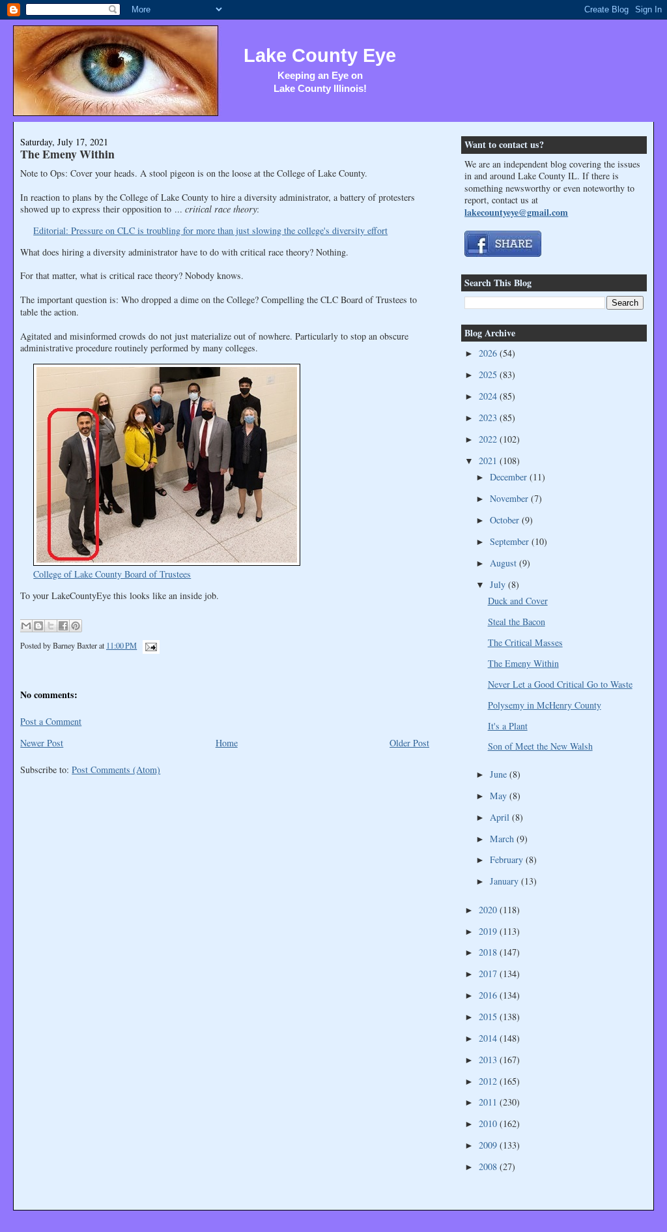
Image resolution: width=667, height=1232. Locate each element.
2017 (489, 973)
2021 (489, 460)
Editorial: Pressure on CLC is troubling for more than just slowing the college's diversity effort (210, 230)
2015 (489, 1016)
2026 (489, 353)
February (508, 859)
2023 (489, 417)
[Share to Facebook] (63, 625)
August (504, 563)
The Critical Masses (525, 642)
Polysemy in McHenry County (544, 705)
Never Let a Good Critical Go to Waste (560, 684)
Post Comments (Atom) (116, 769)
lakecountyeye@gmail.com (516, 212)
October (506, 520)
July (499, 584)
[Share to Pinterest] (75, 625)
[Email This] (26, 625)
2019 (489, 931)
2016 (489, 995)
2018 (489, 952)
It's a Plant (508, 726)
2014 (489, 1038)
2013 (489, 1059)
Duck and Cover (518, 600)
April (501, 817)
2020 (489, 909)
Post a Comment (50, 721)
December (510, 477)
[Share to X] (50, 625)
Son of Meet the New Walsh (540, 746)
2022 (489, 439)
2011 (489, 1102)
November (510, 498)
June (499, 774)
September (511, 541)
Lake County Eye (320, 55)
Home (227, 743)
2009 (489, 1145)
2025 (489, 374)
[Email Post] (149, 645)
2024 (489, 396)
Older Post (409, 743)
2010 (489, 1123)
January (505, 881)
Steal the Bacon (516, 621)
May (499, 795)
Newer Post (41, 743)
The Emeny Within (67, 153)
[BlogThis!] (38, 625)
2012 (489, 1081)
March (503, 838)
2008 (489, 1166)
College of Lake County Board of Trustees (112, 574)
